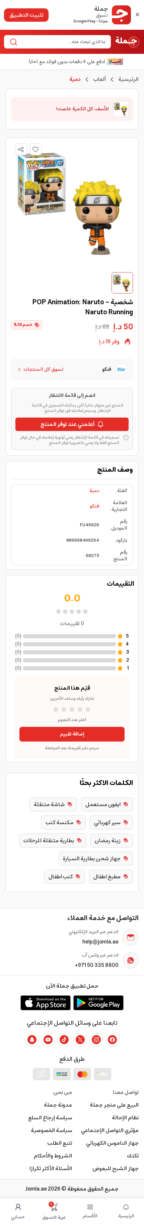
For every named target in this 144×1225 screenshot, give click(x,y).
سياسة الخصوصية (51, 1130)
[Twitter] (80, 1039)
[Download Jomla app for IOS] (45, 1002)
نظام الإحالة (125, 1118)
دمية (94, 491)
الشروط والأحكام (53, 1156)
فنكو (94, 506)
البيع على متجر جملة (114, 1105)
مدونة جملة (58, 1105)
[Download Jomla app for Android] (98, 1002)
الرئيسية (128, 79)
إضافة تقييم (72, 734)
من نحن (62, 1092)
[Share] (21, 149)
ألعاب (99, 79)
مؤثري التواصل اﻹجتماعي (110, 1130)
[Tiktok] (64, 1039)
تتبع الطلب (59, 1143)
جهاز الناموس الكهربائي (112, 1143)
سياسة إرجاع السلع (50, 1118)
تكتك (133, 1156)
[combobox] (62, 41)
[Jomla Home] (127, 41)
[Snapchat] (32, 1039)
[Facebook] (112, 1039)
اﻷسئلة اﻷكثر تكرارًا (50, 1168)
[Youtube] (48, 1039)
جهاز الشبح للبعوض (115, 1168)
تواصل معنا (126, 1092)
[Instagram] (96, 1039)
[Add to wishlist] (36, 149)
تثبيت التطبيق (26, 15)
